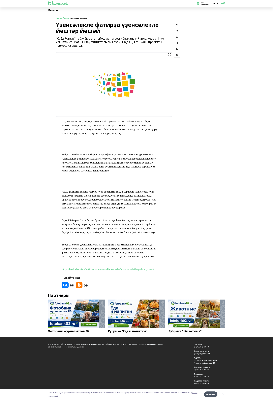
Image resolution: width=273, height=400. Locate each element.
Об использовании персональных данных (66, 347)
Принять (210, 394)
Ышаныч (58, 3)
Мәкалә (53, 10)
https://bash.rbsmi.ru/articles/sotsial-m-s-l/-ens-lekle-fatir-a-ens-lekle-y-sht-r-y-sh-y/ (108, 269)
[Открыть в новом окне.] (68, 285)
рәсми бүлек (62, 18)
